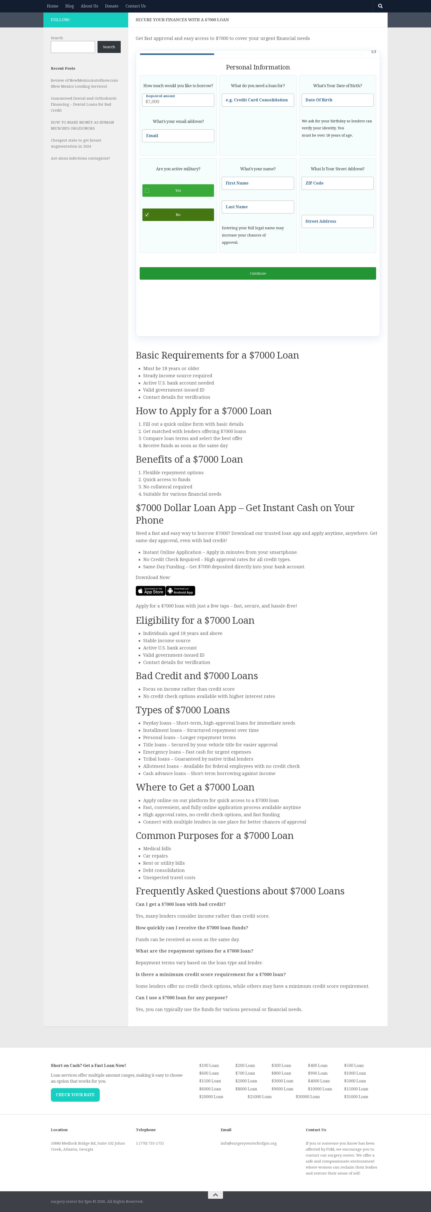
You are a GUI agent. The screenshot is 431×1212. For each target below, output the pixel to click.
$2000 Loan (246, 1081)
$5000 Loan (355, 1081)
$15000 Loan (356, 1089)
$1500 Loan (210, 1081)
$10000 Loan (320, 1089)
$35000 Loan (356, 1096)
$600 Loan (209, 1073)
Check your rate (75, 1094)
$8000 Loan (246, 1089)
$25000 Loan (259, 1096)
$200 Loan (245, 1065)
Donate (111, 6)
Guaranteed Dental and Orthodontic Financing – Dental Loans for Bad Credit (84, 104)
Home (52, 6)
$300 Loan (281, 1065)
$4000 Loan (319, 1081)
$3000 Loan (282, 1081)
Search (57, 38)
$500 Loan (354, 1065)
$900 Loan (317, 1073)
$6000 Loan (210, 1089)
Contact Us (135, 6)
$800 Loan (281, 1073)
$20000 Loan (211, 1096)
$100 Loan (209, 1065)
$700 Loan (245, 1073)
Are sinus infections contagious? (80, 158)
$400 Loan (317, 1065)
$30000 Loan (308, 1096)
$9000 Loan (282, 1089)
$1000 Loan (355, 1073)
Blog (69, 6)
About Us (89, 6)
